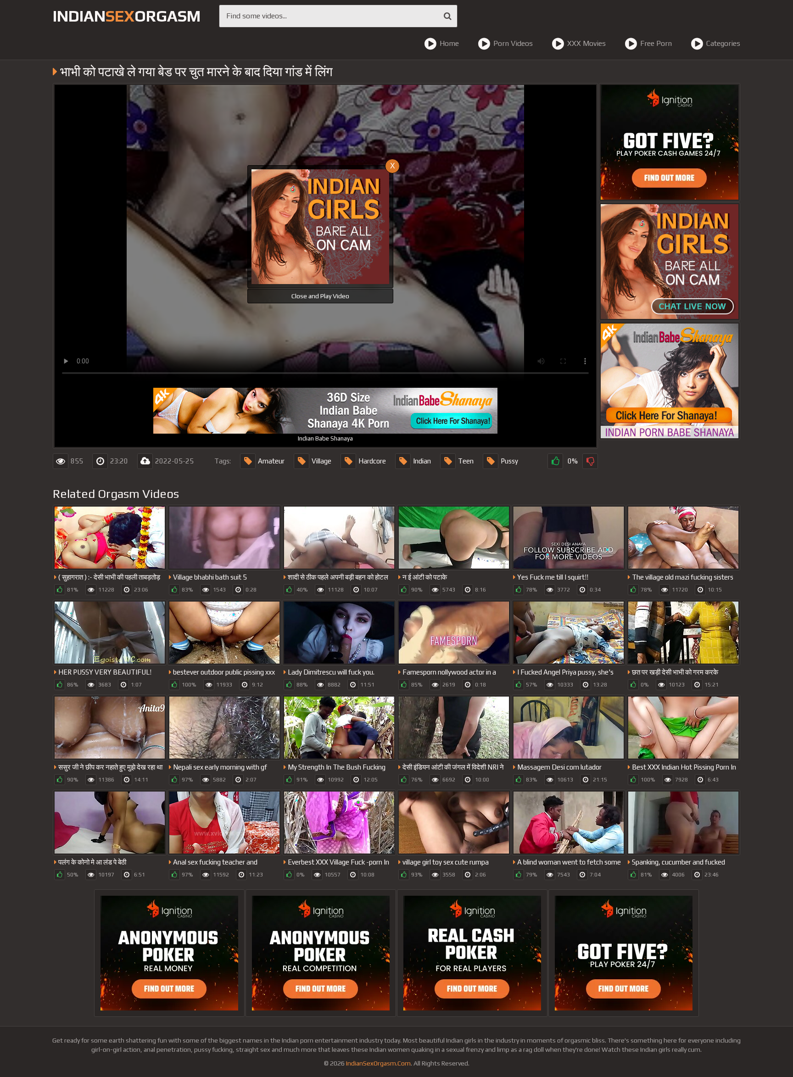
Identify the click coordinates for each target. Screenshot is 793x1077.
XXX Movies (586, 43)
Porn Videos (513, 43)
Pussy (509, 461)
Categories (723, 43)
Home (449, 43)
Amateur (271, 461)
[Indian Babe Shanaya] (669, 381)
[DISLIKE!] (590, 461)
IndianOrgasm (127, 16)
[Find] (447, 16)
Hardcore (372, 461)
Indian (422, 461)
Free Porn (656, 43)
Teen (466, 461)
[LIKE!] (555, 461)
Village (321, 461)
